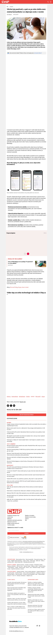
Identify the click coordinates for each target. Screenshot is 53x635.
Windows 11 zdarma (40, 572)
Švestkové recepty (36, 567)
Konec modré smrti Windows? (29, 572)
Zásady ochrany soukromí (13, 523)
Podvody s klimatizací (21, 575)
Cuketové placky (42, 566)
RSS (26, 520)
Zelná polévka (11, 567)
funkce (28, 396)
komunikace (15, 396)
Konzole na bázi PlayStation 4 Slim (30, 574)
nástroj (9, 396)
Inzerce (27, 518)
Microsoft (38, 396)
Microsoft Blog (14, 287)
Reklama (9, 518)
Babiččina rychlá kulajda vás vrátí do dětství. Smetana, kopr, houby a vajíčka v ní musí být (36, 601)
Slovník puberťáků (29, 559)
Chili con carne (20, 566)
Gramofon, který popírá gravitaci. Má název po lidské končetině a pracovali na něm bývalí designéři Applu (16, 584)
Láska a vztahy (26, 560)
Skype (19, 287)
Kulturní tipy (32, 560)
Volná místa (10, 517)
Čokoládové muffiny (38, 564)
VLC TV (14, 575)
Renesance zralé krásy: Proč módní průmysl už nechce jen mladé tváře (35, 606)
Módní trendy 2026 (18, 562)
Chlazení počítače (20, 571)
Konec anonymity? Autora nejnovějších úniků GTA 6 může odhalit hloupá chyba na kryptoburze (16, 589)
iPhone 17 (9, 575)
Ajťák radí (38, 560)
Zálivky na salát (34, 566)
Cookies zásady (10, 524)
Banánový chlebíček (11, 566)
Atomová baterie (19, 574)
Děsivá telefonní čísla (20, 559)
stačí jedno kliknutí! (38, 53)
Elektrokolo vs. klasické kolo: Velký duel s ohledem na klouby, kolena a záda (24, 490)
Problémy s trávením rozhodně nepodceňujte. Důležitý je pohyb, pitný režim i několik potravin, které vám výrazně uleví (35, 589)
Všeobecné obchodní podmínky (14, 520)
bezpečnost (10, 465)
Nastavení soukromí (12, 521)
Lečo (31, 567)
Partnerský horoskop (38, 559)
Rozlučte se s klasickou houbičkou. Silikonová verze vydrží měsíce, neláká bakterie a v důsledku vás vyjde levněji (36, 584)
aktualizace (22, 396)
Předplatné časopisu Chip (13, 515)
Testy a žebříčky (11, 444)
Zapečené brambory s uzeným (17, 568)
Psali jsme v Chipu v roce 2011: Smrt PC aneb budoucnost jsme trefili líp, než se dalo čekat (16, 599)
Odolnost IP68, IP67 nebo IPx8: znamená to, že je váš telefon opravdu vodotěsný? (25, 493)
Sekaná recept (22, 567)
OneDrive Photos (18, 572)
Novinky (11, 6)
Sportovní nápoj (27, 566)
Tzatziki (16, 567)
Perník (27, 567)
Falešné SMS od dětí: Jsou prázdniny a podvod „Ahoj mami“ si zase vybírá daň (25, 478)
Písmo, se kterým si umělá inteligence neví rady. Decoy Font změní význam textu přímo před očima (16, 608)
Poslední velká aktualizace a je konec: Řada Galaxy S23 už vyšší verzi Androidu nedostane (16, 603)
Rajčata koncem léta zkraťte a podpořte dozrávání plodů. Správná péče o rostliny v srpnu (36, 596)
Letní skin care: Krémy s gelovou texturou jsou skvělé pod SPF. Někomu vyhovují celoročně (36, 611)
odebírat (26, 533)
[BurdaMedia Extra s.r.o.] (14, 511)
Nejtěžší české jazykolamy (16, 560)
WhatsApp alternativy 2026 (29, 562)
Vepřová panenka (20, 564)
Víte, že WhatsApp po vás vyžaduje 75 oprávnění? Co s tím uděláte (20, 262)
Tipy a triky (10, 485)
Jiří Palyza (9, 14)
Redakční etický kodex (30, 517)
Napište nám (23, 401)
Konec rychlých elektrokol (30, 571)
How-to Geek (25, 287)
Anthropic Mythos (10, 574)
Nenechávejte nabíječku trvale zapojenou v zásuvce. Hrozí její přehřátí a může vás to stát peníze (16, 594)
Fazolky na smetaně (29, 564)
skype (43, 396)
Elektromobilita (41, 574)
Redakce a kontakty (29, 515)
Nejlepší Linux (29, 575)
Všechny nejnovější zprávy (27, 414)
